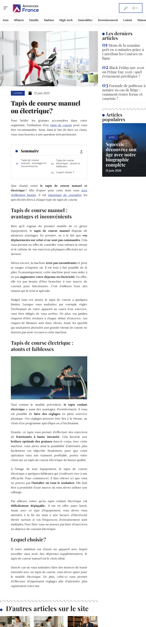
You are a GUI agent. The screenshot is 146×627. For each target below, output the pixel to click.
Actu (112, 137)
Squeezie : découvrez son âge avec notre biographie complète (121, 154)
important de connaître (65, 195)
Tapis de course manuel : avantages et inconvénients (33, 163)
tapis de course (61, 125)
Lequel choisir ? (65, 172)
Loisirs (18, 93)
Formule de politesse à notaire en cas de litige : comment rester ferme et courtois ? (123, 92)
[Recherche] (126, 8)
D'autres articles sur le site (47, 608)
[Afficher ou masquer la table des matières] (61, 151)
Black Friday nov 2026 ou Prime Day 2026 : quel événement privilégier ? (123, 71)
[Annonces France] (26, 8)
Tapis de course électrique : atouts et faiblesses (68, 163)
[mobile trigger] (7, 8)
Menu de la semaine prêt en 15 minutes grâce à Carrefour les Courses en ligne (123, 51)
